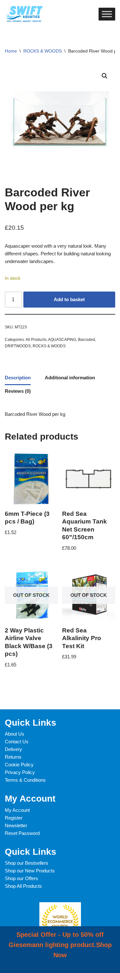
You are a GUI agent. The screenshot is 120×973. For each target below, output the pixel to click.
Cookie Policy (19, 764)
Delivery (13, 749)
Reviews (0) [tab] (18, 391)
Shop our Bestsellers (26, 863)
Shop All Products (23, 886)
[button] (104, 76)
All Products (36, 339)
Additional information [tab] (70, 377)
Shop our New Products (30, 870)
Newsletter (16, 825)
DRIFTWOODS (18, 346)
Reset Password (22, 833)
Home (11, 51)
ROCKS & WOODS (42, 51)
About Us (14, 734)
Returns (13, 757)
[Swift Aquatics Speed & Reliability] (24, 14)
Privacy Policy (20, 772)
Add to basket (69, 299)
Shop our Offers (21, 878)
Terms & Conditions (25, 780)
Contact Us (16, 741)
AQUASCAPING (62, 339)
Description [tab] (18, 377)
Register (13, 817)
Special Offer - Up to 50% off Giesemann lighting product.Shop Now (60, 945)
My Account (17, 810)
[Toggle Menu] (107, 14)
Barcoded (86, 339)
